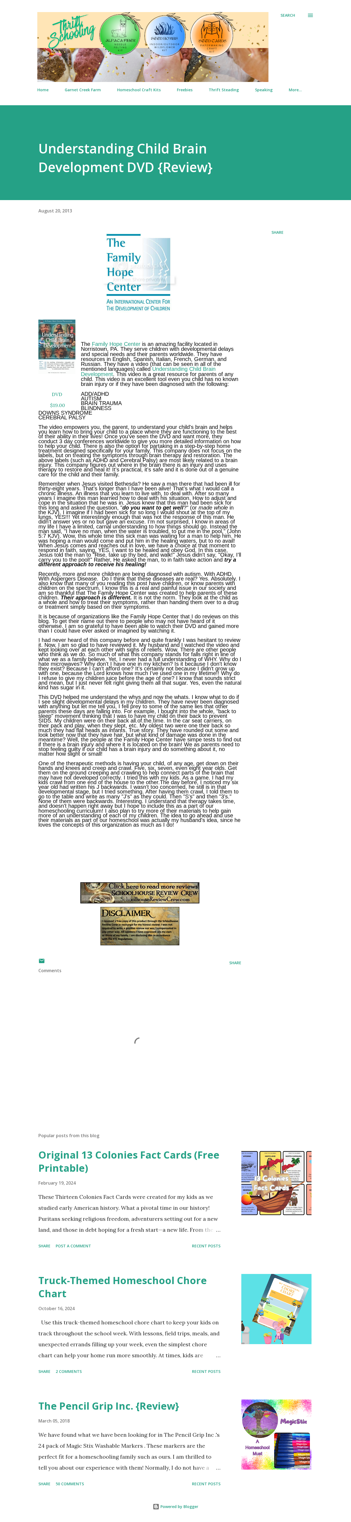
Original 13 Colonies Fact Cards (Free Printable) (128, 1161)
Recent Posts (206, 1245)
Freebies (185, 89)
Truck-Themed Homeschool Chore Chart (122, 1287)
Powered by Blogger (178, 1506)
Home (43, 89)
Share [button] (277, 232)
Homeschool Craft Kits (139, 89)
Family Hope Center (116, 344)
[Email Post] (41, 962)
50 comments (70, 1483)
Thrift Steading (224, 89)
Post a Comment (73, 1245)
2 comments (69, 1371)
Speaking (264, 89)
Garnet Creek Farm (83, 89)
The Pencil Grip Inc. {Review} (108, 1406)
